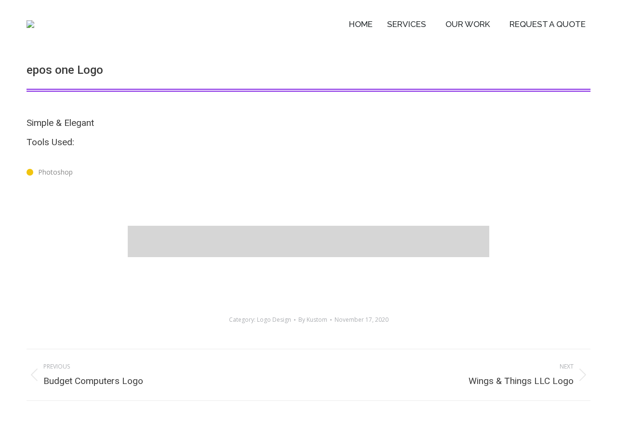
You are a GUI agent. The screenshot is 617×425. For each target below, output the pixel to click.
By (312, 319)
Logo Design (274, 319)
